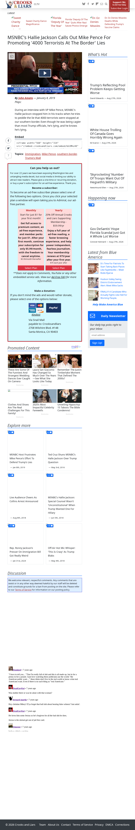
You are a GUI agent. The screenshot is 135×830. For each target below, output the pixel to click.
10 (10, 475)
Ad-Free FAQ (58, 277)
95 (10, 432)
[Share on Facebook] (8, 140)
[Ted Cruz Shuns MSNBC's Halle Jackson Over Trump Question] (64, 440)
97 (90, 150)
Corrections (122, 824)
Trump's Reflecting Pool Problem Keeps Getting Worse (107, 89)
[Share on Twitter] (8, 148)
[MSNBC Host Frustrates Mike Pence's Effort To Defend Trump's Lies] (26, 440)
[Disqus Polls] (45, 628)
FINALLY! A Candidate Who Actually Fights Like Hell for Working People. (113, 294)
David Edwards (97, 98)
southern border (67, 154)
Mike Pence (49, 154)
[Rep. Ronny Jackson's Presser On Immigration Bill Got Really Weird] (26, 534)
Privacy (99, 824)
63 (48, 432)
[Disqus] (45, 698)
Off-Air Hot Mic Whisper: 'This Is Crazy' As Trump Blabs (61, 551)
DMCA (109, 824)
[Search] (106, 4)
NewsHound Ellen (98, 187)
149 (48, 525)
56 (90, 106)
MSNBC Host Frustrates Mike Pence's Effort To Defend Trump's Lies (23, 458)
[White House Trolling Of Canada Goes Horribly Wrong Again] (107, 115)
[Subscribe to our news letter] (101, 4)
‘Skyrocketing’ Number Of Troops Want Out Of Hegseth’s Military (107, 178)
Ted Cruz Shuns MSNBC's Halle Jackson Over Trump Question (62, 458)
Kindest (36, 314)
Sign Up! (97, 342)
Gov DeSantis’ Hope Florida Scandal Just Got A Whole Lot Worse (107, 233)
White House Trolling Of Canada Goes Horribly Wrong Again (106, 134)
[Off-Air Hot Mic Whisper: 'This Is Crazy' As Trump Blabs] (64, 534)
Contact (66, 824)
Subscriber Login (119, 8)
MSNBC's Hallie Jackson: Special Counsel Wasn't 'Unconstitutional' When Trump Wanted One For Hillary (61, 505)
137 (48, 475)
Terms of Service (23, 589)
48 (90, 61)
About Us (53, 824)
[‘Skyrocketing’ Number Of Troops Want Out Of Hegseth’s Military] (107, 160)
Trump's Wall (33, 158)
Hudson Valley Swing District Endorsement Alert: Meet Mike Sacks (111, 282)
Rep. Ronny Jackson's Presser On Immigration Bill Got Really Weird (25, 551)
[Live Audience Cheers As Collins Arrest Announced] (26, 483)
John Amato (25, 98)
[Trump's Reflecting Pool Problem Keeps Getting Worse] (107, 70)
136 (10, 525)
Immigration (32, 154)
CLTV (37, 4)
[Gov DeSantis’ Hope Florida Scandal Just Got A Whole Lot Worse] (107, 214)
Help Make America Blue (108, 304)
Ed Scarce (94, 142)
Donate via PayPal (53, 308)
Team (42, 824)
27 (90, 205)
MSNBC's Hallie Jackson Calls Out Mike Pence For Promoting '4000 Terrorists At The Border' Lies (59, 40)
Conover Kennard (98, 241)
